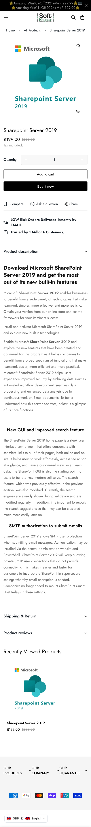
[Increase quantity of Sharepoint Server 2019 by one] (82, 160)
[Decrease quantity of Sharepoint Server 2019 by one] (26, 160)
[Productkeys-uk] (45, 17)
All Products (32, 30)
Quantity (10, 159)
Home (10, 30)
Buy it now (45, 186)
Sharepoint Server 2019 (26, 723)
